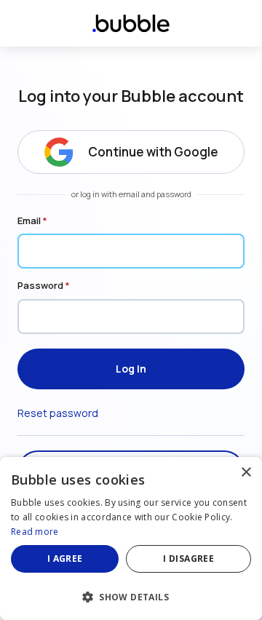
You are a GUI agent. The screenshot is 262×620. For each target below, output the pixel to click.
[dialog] (131, 538)
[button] (131, 595)
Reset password (57, 413)
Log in (131, 368)
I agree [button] (65, 558)
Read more (35, 531)
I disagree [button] (188, 558)
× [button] (245, 472)
